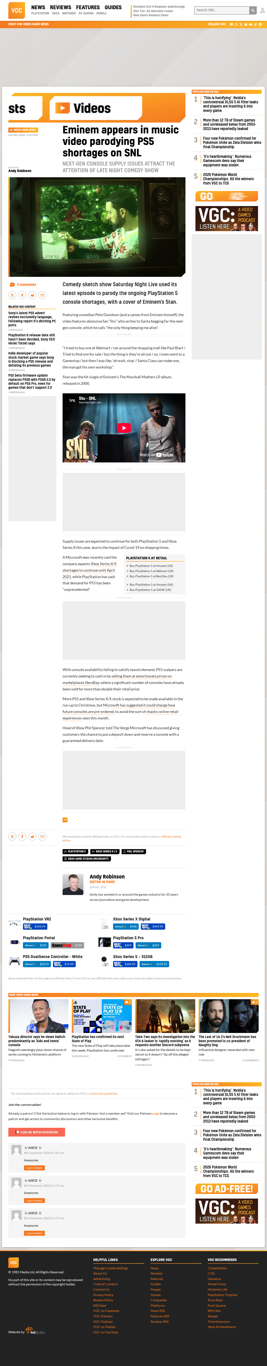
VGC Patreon (103, 1316)
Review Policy (103, 1300)
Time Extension (219, 1321)
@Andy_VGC (98, 887)
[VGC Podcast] (236, 24)
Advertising (101, 1279)
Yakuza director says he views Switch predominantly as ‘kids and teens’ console (36, 1041)
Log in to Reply (34, 1167)
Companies (159, 1300)
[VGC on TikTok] (255, 24)
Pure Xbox (215, 1300)
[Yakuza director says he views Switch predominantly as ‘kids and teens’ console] (38, 1016)
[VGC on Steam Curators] (260, 24)
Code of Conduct (105, 1284)
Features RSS (160, 1316)
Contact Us (101, 1289)
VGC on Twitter (104, 1327)
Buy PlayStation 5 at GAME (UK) (150, 589)
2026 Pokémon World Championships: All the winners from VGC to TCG (228, 179)
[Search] (253, 10)
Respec (213, 1316)
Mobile (101, 13)
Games (156, 1295)
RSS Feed (99, 1305)
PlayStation (40, 13)
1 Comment (124, 1056)
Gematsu (214, 1279)
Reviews (60, 7)
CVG (211, 1273)
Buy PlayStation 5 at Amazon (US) (151, 565)
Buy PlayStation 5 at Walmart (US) (151, 571)
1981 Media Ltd (23, 1272)
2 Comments (250, 1060)
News (38, 7)
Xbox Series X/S (99, 699)
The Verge (121, 728)
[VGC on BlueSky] (245, 24)
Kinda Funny (217, 1284)
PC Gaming (86, 13)
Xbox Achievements (222, 1327)
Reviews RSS (160, 1321)
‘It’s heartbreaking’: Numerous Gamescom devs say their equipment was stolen (227, 161)
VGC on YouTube (105, 1332)
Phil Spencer (95, 728)
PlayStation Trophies (223, 1295)
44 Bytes (35, 1330)
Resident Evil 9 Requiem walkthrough (159, 6)
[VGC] (16, 10)
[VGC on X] (241, 24)
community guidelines (103, 1093)
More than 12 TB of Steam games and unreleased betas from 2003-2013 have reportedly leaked (229, 125)
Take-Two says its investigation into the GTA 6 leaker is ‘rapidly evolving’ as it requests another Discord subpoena (165, 1041)
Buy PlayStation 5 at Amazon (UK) (151, 584)
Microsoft (74, 557)
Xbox (55, 13)
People (156, 1289)
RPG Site (214, 1311)
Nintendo (69, 13)
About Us (100, 1273)
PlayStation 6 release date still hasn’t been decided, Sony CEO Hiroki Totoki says (31, 339)
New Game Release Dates (151, 15)
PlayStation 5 (150, 541)
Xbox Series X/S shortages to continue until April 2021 (90, 570)
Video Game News (25, 130)
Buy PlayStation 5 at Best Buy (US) (151, 576)
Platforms (158, 1305)
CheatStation (217, 1268)
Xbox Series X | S (106, 851)
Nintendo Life (217, 1289)
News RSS (158, 1311)
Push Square (217, 1305)
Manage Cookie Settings (110, 1268)
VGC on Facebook (106, 1311)
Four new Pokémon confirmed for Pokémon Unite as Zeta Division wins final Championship (232, 143)
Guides (113, 7)
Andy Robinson (19, 171)
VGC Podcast (103, 1321)
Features (88, 7)
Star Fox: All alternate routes (153, 11)
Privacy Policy (103, 1295)
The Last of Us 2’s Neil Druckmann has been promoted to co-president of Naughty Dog (227, 1041)
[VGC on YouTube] (250, 24)
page (155, 1113)
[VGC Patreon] (231, 24)
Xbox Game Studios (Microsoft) (88, 859)
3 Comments (26, 284)
